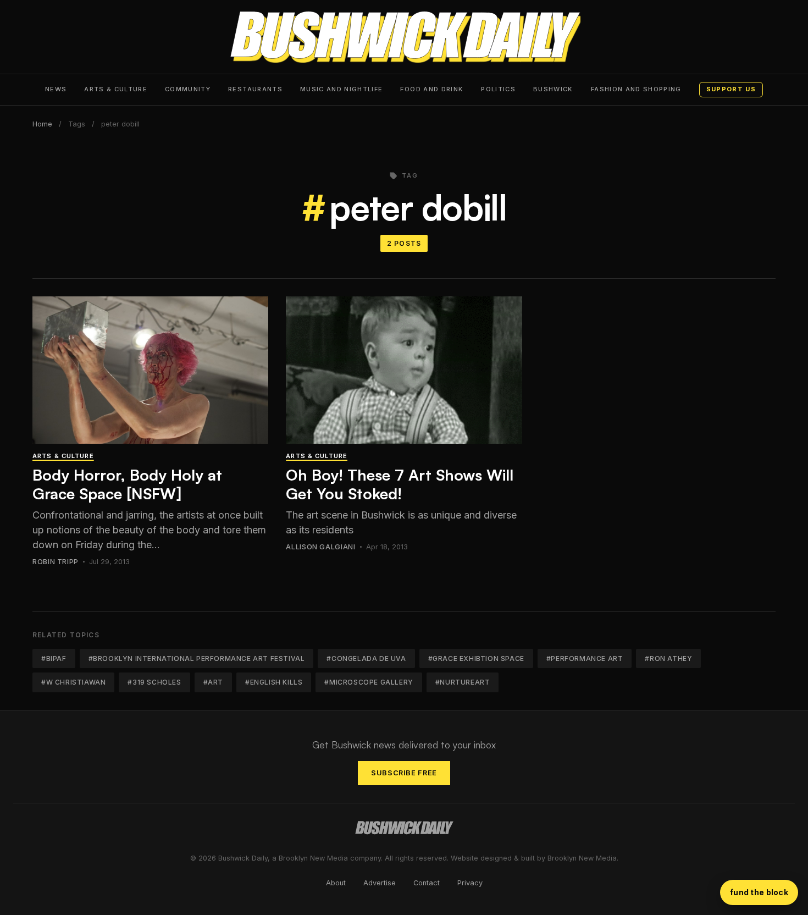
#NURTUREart (462, 682)
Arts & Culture (115, 89)
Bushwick (553, 89)
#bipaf (54, 658)
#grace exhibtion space (476, 658)
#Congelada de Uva (366, 658)
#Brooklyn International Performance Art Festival (196, 658)
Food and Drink (431, 89)
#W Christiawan (73, 682)
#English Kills (273, 682)
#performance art (584, 658)
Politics (498, 89)
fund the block (759, 892)
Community (188, 89)
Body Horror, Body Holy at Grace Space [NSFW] (127, 484)
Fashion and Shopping (636, 89)
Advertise (379, 883)
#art (213, 682)
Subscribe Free (404, 773)
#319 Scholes (154, 682)
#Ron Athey (668, 658)
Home (42, 124)
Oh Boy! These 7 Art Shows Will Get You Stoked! (399, 484)
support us (731, 89)
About (336, 883)
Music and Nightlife (341, 89)
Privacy (470, 883)
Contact (426, 883)
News (56, 89)
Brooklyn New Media (582, 858)
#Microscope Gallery (368, 682)
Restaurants (255, 89)
